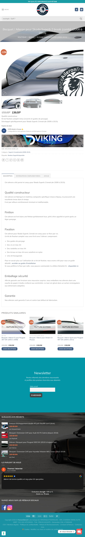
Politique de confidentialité (29, 525)
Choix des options (9, 349)
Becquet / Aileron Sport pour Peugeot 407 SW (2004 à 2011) (70, 339)
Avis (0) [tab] (46, 176)
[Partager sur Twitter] (11, 160)
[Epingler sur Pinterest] (18, 160)
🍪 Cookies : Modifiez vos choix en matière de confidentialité (42, 529)
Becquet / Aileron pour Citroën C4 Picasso (41, 339)
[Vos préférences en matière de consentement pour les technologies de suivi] (4, 533)
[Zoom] (4, 94)
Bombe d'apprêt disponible (16, 155)
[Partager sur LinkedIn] (22, 160)
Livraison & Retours (66, 525)
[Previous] (6, 71)
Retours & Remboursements (49, 525)
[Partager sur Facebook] (7, 160)
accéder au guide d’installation (24, 263)
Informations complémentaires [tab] (28, 176)
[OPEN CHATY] (79, 531)
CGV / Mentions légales (11, 525)
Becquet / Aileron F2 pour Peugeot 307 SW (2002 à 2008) (13, 339)
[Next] (79, 71)
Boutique (22, 37)
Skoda (32, 37)
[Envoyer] (81, 19)
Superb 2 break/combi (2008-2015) (52, 37)
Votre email (34, 386)
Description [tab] (7, 176)
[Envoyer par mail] (14, 160)
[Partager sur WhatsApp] (3, 160)
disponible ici (73, 266)
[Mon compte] (76, 9)
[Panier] (81, 9)
